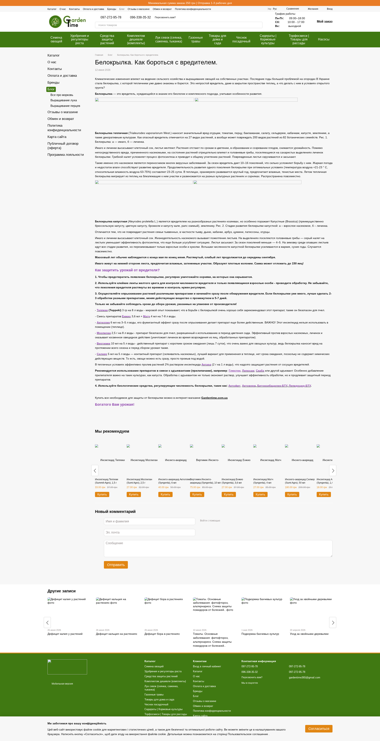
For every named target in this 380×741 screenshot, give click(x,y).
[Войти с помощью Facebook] (224, 520)
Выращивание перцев (65, 105)
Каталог (52, 9)
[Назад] (94, 470)
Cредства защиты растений (107, 39)
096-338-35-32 (140, 17)
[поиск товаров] (259, 25)
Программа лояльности (66, 155)
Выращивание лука (63, 100)
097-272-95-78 (111, 17)
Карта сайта (57, 137)
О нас (63, 9)
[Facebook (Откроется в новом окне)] (247, 9)
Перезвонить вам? (165, 17)
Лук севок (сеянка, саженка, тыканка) (168, 39)
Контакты (74, 9)
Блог (121, 9)
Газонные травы (196, 39)
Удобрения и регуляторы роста (79, 39)
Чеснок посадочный (241, 39)
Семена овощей (56, 39)
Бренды (111, 9)
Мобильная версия (62, 683)
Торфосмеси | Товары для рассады (299, 39)
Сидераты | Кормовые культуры (268, 39)
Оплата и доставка (93, 9)
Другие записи (62, 591)
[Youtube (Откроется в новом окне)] (262, 9)
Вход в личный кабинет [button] (207, 666)
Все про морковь (61, 95)
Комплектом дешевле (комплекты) (136, 39)
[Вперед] (332, 470)
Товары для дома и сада (217, 39)
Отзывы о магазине (139, 9)
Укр (269, 9)
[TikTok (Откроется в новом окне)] (257, 9)
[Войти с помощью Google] (230, 520)
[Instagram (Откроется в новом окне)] (252, 9)
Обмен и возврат (162, 9)
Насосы (324, 39)
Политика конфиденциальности (193, 9)
